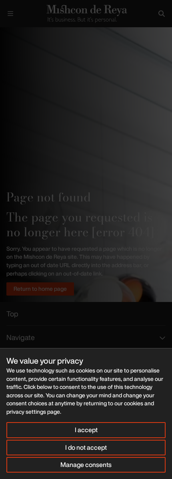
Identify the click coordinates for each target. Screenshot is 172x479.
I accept (86, 430)
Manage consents (86, 464)
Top (12, 313)
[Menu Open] (10, 13)
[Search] (161, 13)
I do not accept (86, 447)
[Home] (86, 13)
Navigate (20, 337)
